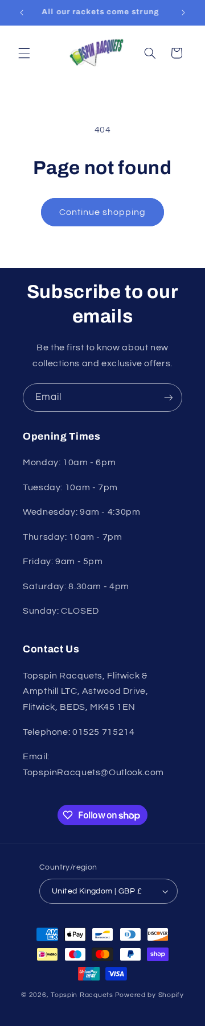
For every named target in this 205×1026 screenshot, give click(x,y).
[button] (24, 53)
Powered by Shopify (149, 995)
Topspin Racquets (82, 995)
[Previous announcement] (21, 12)
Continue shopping (102, 212)
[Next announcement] (183, 12)
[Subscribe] (168, 397)
